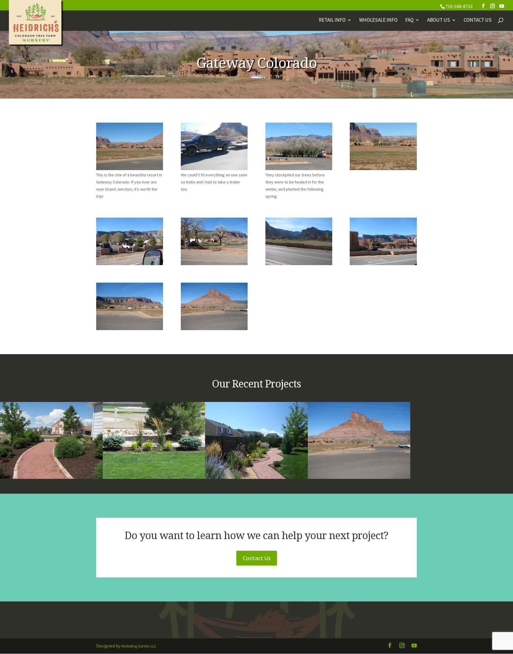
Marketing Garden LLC (138, 646)
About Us (438, 20)
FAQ (409, 20)
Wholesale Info (378, 20)
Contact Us (478, 20)
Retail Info (332, 20)
